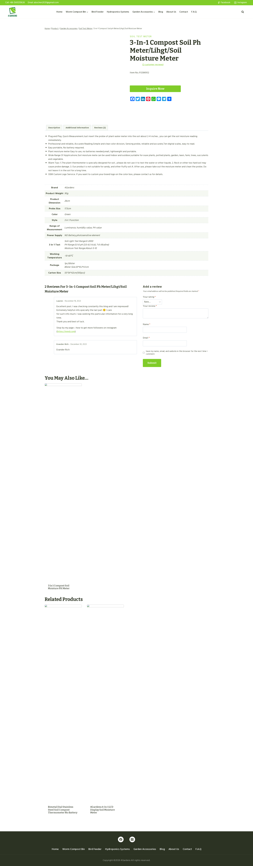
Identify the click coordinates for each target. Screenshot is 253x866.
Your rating (149, 297)
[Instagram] (132, 839)
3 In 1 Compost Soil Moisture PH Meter (59, 587)
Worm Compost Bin (73, 849)
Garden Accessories (144, 849)
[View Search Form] (242, 11)
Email (146, 338)
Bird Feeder (98, 12)
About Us (171, 12)
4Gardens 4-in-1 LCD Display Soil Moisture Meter (102, 809)
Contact (183, 12)
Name (146, 324)
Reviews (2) (100, 127)
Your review (150, 306)
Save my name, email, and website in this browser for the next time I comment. (176, 352)
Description (54, 127)
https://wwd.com (66, 331)
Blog (160, 12)
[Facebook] (121, 839)
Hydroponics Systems (118, 12)
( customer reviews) (153, 64)
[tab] (54, 128)
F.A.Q (194, 12)
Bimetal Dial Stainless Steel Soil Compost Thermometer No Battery (62, 809)
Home (59, 12)
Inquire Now (155, 88)
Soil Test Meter (141, 36)
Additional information (77, 127)
